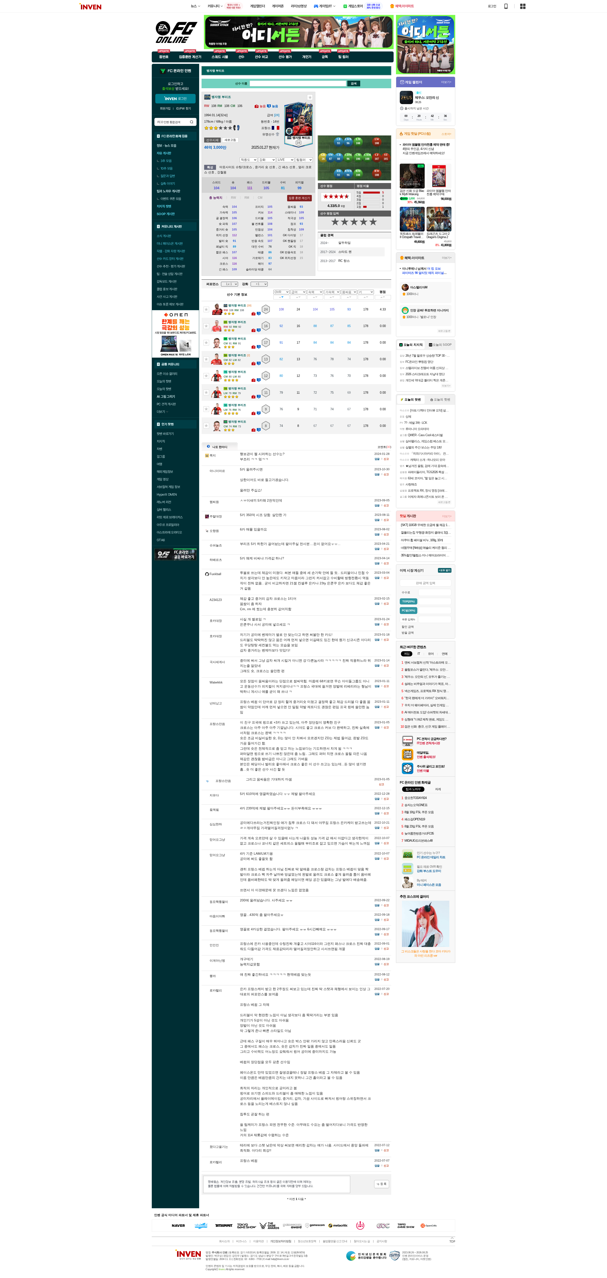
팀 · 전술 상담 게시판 (169, 274)
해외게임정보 (165, 472)
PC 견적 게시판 (166, 404)
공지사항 (382, 1241)
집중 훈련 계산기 (299, 198)
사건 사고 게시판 (167, 297)
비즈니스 (241, 1241)
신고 (386, 458)
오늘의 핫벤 (164, 381)
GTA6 (161, 540)
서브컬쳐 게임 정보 (168, 487)
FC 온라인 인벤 (179, 71)
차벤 (159, 449)
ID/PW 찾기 (183, 108)
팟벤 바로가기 (165, 434)
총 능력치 (215, 197)
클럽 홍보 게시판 (167, 289)
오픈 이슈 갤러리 (167, 374)
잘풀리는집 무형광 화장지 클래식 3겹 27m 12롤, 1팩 (426, 532)
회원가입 (165, 108)
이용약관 (258, 1241)
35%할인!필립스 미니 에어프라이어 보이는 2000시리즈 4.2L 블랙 (426, 555)
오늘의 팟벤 (164, 389)
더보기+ (446, 82)
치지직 (161, 441)
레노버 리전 (164, 502)
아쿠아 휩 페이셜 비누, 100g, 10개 (422, 540)
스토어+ (446, 134)
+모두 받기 (445, 570)
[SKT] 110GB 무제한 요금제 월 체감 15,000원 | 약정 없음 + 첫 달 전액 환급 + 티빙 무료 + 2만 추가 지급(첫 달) (426, 525)
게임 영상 (162, 479)
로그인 (492, 6)
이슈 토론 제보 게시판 (170, 304)
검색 (191, 122)
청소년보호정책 (307, 1241)
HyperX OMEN (167, 494)
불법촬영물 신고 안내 (335, 1241)
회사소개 (224, 1241)
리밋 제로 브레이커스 (170, 517)
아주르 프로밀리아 (168, 525)
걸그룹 (161, 456)
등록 (381, 1184)
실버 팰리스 (164, 510)
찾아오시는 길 (362, 1241)
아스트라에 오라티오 (169, 532)
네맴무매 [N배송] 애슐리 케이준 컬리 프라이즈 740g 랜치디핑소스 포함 (426, 547)
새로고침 (230, 140)
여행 (159, 464)
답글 (377, 458)
